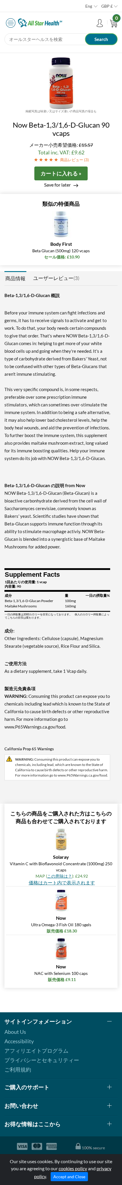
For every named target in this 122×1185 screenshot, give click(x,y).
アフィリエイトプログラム (36, 1050)
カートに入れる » (61, 173)
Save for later (57, 184)
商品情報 (15, 278)
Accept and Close (69, 1176)
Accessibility (19, 1041)
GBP (107, 6)
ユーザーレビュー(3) (56, 278)
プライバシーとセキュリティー (41, 1060)
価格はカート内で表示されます (62, 882)
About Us (15, 1032)
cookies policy (73, 1168)
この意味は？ (59, 876)
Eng (88, 6)
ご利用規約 (17, 1069)
